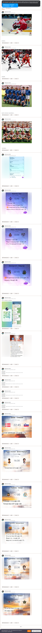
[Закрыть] (16, 4)
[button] (6, 43)
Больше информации (34, 2)
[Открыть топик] (21, 41)
